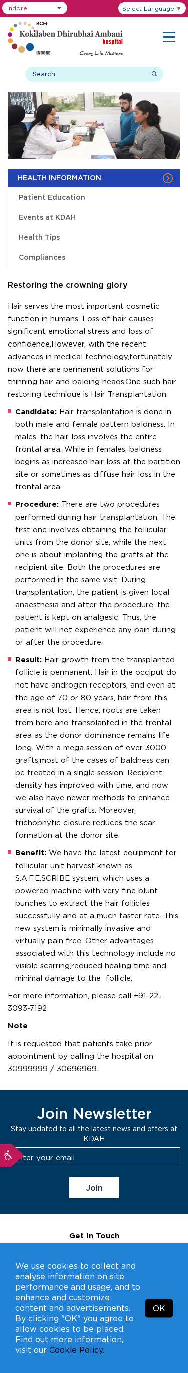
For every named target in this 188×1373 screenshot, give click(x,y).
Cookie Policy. (76, 1349)
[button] (34, 8)
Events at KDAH (47, 217)
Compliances (42, 257)
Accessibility (11, 1155)
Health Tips (39, 237)
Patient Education (52, 197)
